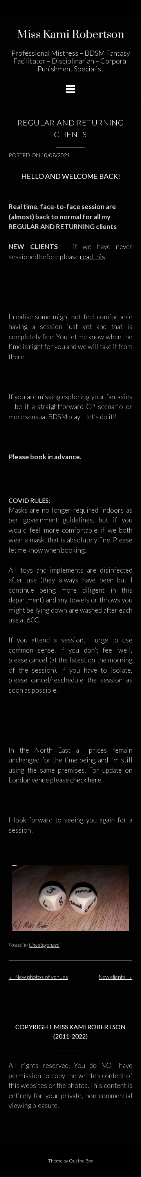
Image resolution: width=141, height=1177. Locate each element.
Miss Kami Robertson (70, 34)
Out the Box (81, 1161)
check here (85, 780)
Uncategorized (44, 945)
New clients (115, 976)
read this (92, 257)
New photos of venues (38, 976)
